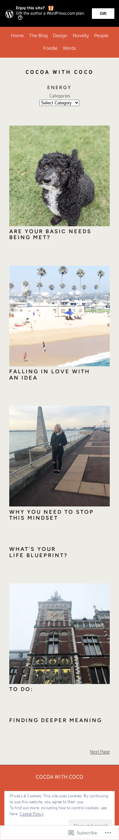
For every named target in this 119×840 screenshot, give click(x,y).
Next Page (100, 752)
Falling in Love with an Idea (49, 375)
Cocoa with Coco (59, 777)
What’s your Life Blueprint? (38, 552)
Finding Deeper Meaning (55, 720)
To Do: (21, 689)
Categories (59, 96)
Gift (103, 13)
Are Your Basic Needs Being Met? (50, 235)
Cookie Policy (31, 814)
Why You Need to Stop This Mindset (51, 515)
